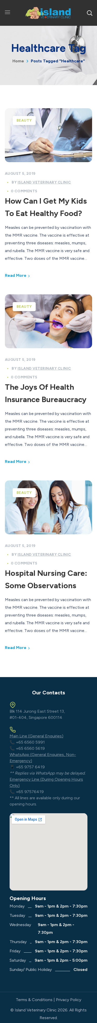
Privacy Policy (68, 999)
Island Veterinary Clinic (44, 182)
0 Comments (24, 191)
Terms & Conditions (34, 999)
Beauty (24, 120)
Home (18, 61)
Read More (15, 275)
